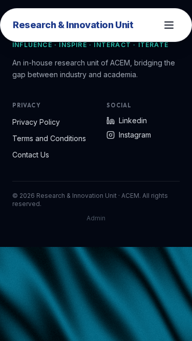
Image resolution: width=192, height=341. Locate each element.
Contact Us (30, 154)
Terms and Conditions (49, 138)
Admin (96, 218)
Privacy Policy (36, 122)
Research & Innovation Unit (73, 24)
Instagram (135, 134)
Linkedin (133, 120)
